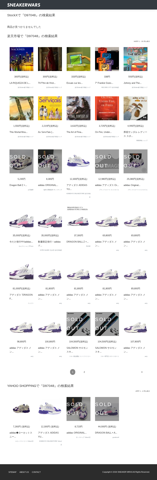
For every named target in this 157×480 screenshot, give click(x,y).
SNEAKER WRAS (125, 472)
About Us (24, 472)
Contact (36, 472)
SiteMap (12, 472)
